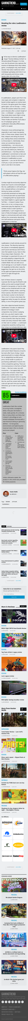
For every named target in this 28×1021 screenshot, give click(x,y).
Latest (3, 526)
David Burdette (6, 564)
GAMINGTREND (9, 1019)
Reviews (3, 20)
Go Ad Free (18, 13)
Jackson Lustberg (7, 545)
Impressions (5, 729)
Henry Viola (6, 577)
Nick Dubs (5, 654)
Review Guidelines (21, 392)
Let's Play (14, 501)
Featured (9, 526)
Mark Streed (15, 928)
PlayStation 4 (5, 504)
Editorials (4, 780)
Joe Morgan (6, 533)
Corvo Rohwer (6, 678)
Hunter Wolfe (7, 28)
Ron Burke (5, 630)
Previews (4, 806)
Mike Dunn (14, 899)
